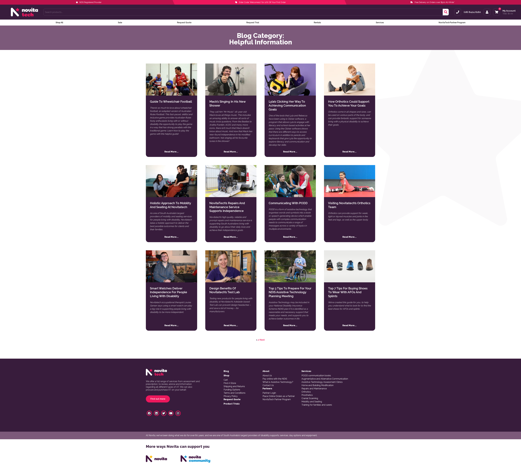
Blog (226, 371)
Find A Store (230, 383)
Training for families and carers (316, 405)
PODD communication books (316, 376)
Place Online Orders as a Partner (279, 396)
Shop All (59, 22)
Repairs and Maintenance (314, 389)
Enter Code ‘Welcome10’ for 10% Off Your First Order (262, 2)
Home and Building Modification (317, 385)
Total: (508, 14)
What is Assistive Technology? (278, 382)
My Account (509, 11)
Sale (120, 22)
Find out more (157, 399)
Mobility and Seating (311, 402)
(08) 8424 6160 (472, 12)
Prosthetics (307, 395)
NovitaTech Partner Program (452, 22)
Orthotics (306, 392)
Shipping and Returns (234, 386)
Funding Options (232, 390)
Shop (226, 376)
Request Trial (252, 22)
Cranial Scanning (309, 398)
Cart (226, 380)
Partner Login (269, 393)
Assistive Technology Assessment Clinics (322, 382)
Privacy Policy (231, 396)
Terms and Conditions (234, 393)
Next (262, 340)
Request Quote (184, 22)
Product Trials (232, 404)
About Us (267, 376)
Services (380, 22)
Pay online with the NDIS (275, 379)
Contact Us (268, 385)
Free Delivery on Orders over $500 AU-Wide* (435, 2)
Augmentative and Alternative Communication (324, 379)
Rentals (317, 22)
